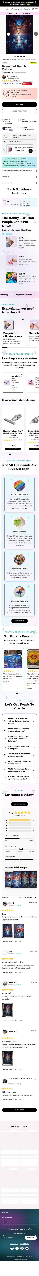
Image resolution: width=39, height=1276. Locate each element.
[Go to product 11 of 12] (28, 454)
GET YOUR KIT (19, 621)
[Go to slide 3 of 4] (21, 693)
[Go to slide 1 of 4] (17, 693)
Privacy (13, 1256)
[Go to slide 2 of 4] (19, 693)
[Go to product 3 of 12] (14, 454)
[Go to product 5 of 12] (17, 454)
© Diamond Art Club (12, 437)
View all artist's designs (13, 78)
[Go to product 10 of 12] (26, 454)
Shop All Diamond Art (13, 59)
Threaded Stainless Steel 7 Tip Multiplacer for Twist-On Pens (13, 433)
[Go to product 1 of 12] (10, 454)
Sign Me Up (30, 1237)
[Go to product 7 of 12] (21, 454)
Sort (20, 897)
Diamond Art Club (22, 1259)
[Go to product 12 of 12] (29, 454)
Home (3, 59)
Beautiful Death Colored (29, 59)
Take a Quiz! (14, 1244)
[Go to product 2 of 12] (12, 454)
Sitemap (22, 1256)
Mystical (19, 105)
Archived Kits (28, 1256)
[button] (36, 34)
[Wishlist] (32, 9)
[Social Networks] (12, 1248)
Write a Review (21, 804)
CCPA (17, 1256)
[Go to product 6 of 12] (19, 454)
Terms (8, 1256)
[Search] (29, 9)
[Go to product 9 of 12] (24, 454)
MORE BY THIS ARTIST (19, 111)
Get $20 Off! (24, 1244)
